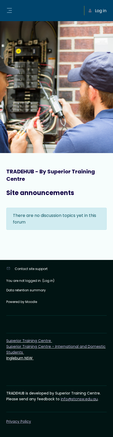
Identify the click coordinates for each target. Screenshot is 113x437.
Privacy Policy (18, 421)
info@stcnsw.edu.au (79, 399)
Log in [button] (100, 11)
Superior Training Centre (29, 340)
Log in (48, 280)
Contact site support (31, 269)
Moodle (31, 302)
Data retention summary (26, 290)
